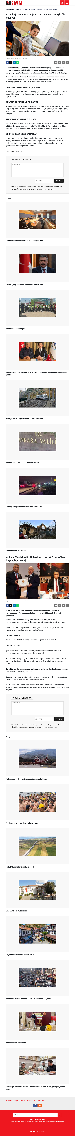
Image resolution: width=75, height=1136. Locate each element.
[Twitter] (10, 62)
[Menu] (66, 2)
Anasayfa (11, 9)
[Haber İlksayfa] (14, 3)
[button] (59, 62)
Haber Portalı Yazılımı (39, 1131)
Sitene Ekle (41, 1100)
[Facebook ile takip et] (35, 1105)
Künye (16, 1100)
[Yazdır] (55, 62)
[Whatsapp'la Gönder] (17, 62)
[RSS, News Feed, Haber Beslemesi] (40, 1105)
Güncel (18, 9)
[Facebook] (7, 62)
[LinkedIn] (14, 62)
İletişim (22, 1100)
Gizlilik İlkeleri (31, 1100)
